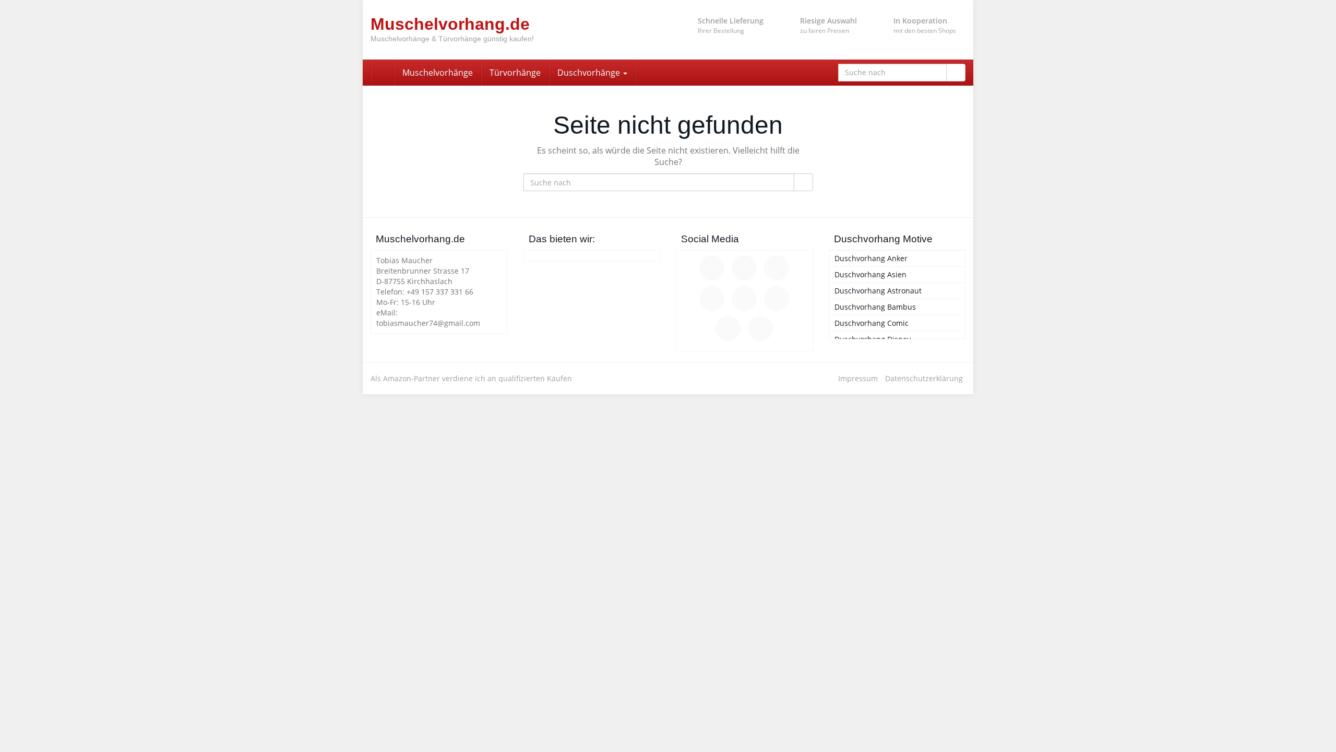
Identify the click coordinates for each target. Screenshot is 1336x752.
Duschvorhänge (589, 72)
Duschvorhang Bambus (875, 307)
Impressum (858, 378)
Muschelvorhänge (437, 72)
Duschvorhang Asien (870, 274)
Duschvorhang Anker (871, 258)
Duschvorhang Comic (871, 323)
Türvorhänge (515, 72)
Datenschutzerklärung (924, 378)
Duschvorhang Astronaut (878, 291)
